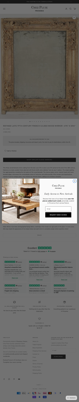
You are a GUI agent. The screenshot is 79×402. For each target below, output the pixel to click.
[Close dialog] (74, 181)
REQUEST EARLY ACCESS (58, 215)
